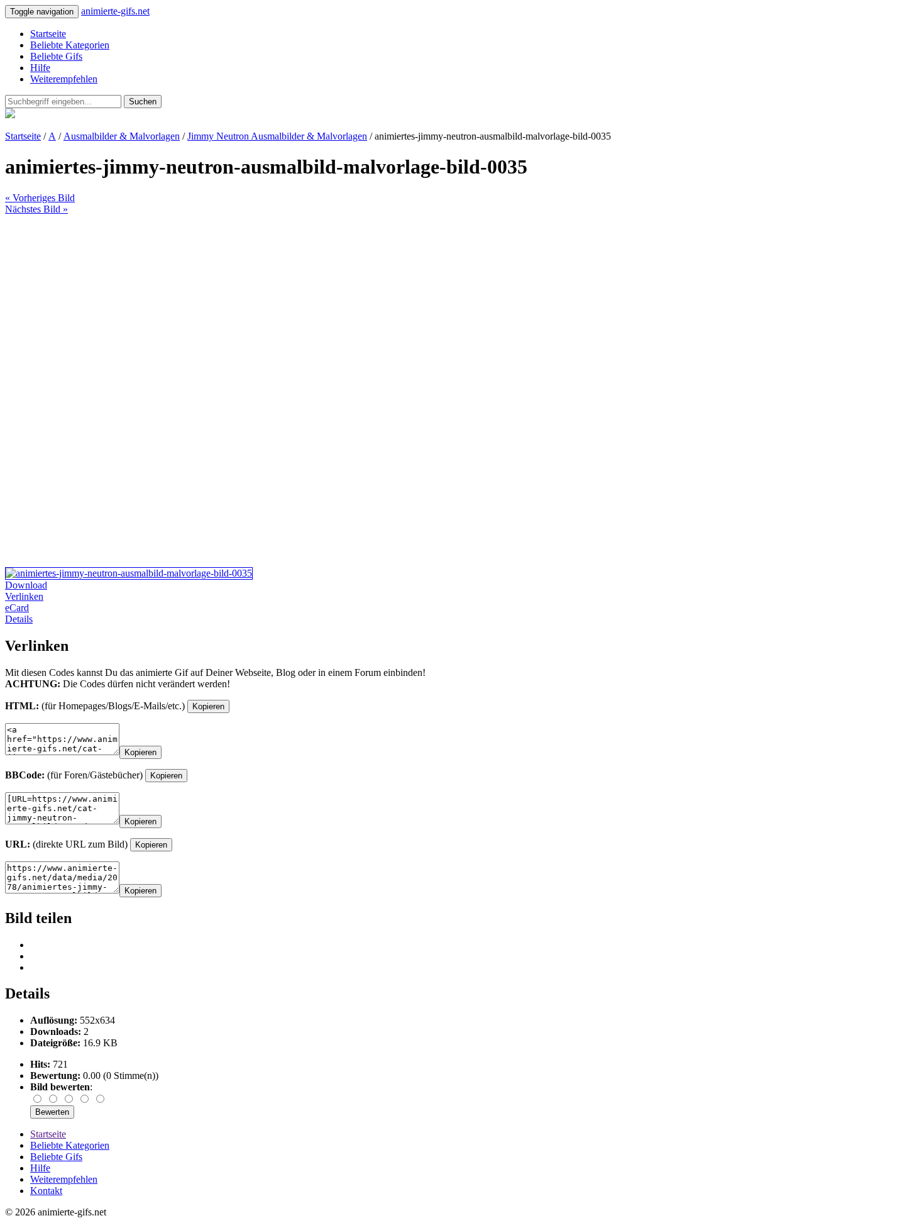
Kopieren (208, 706)
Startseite (48, 33)
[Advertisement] (382, 303)
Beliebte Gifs (56, 56)
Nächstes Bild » (36, 209)
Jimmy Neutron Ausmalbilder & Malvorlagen (277, 136)
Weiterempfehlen (63, 79)
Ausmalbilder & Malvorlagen (121, 136)
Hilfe (40, 67)
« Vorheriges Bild (40, 197)
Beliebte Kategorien (69, 45)
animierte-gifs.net (115, 11)
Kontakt (46, 1190)
